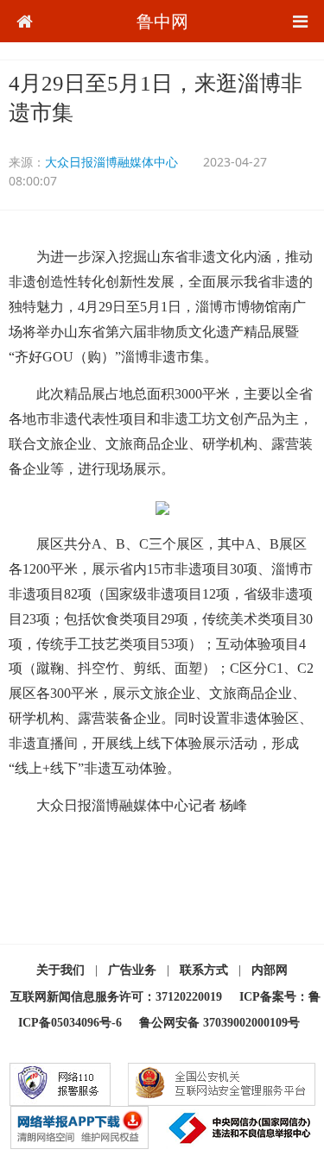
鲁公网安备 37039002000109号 (219, 1022)
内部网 (269, 970)
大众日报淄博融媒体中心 (111, 162)
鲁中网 (162, 21)
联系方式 (204, 970)
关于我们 (60, 970)
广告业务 (132, 970)
